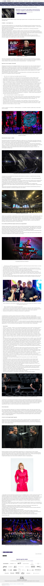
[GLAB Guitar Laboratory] (33, 566)
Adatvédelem (19, 583)
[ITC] (5, 569)
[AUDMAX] (4, 1)
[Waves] (28, 573)
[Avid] (4, 566)
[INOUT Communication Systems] (10, 569)
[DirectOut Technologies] (20, 566)
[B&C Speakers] (10, 566)
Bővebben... (32, 560)
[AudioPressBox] (26, 563)
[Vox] (22, 573)
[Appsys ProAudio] (13, 563)
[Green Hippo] (39, 566)
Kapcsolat (11, 583)
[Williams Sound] (36, 573)
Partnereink (26, 1)
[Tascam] (12, 573)
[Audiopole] (19, 563)
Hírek (16, 1)
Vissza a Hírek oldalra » (39, 553)
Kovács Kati (21, 13)
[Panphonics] (30, 569)
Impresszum (15, 583)
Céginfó (13, 1)
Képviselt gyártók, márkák (22, 559)
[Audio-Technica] (32, 563)
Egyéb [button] (30, 1)
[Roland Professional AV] (37, 569)
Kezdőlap (3, 7)
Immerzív (18, 13)
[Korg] (15, 569)
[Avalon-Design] (38, 563)
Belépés (22, 583)
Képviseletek (20, 1)
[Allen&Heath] (5, 563)
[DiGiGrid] (15, 566)
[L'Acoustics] (19, 569)
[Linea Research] (23, 569)
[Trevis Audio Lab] (17, 573)
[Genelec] (27, 566)
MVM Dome (25, 13)
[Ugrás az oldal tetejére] (42, 584)
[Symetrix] (6, 573)
